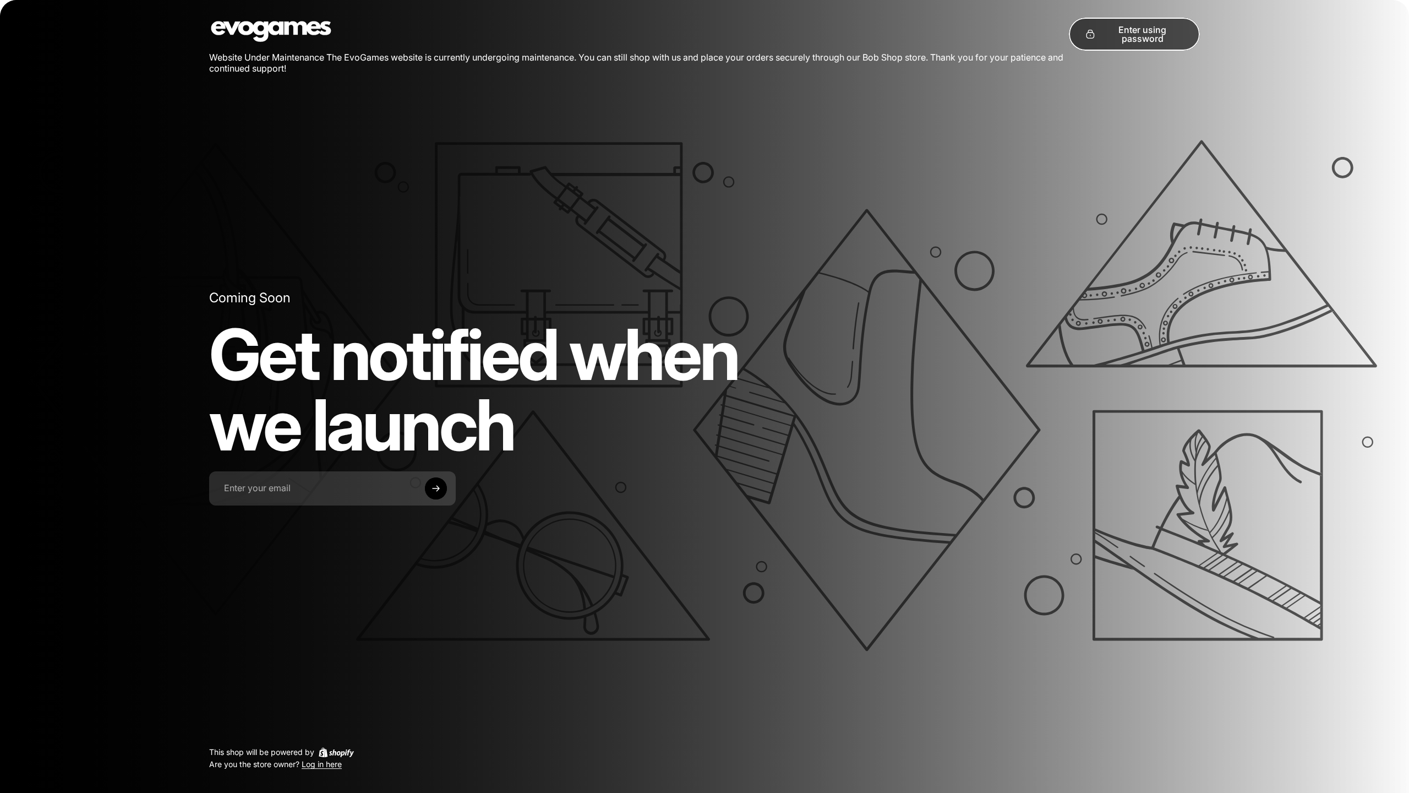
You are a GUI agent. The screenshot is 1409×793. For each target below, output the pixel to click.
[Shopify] (336, 752)
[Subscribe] (436, 488)
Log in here (322, 764)
